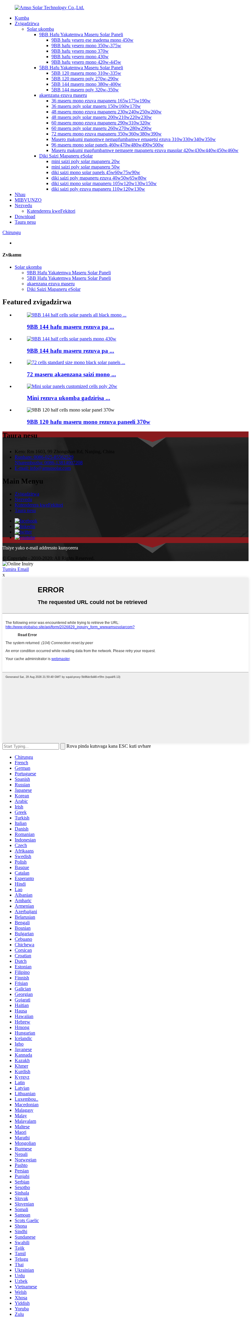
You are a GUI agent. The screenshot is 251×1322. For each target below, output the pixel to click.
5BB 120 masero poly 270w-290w (85, 78)
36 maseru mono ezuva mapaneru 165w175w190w (101, 100)
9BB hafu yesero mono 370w (80, 51)
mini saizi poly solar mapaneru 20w (85, 161)
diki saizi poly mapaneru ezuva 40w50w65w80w (99, 177)
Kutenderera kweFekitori (51, 211)
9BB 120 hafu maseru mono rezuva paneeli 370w (88, 422)
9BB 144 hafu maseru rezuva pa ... (70, 327)
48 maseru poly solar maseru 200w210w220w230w (101, 117)
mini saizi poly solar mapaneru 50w (85, 166)
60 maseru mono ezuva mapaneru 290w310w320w (101, 122)
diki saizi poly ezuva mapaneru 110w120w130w (98, 189)
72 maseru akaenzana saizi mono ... (71, 374)
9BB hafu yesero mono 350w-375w (86, 45)
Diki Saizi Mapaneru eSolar (66, 155)
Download (25, 216)
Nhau (20, 194)
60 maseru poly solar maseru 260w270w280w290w (101, 128)
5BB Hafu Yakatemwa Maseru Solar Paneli (81, 67)
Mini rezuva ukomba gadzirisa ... (68, 398)
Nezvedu (23, 205)
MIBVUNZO (28, 200)
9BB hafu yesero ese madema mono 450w (92, 40)
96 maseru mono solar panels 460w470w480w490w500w (107, 144)
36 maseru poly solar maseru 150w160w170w (96, 106)
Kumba (22, 18)
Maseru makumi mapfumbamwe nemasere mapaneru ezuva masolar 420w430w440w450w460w (144, 150)
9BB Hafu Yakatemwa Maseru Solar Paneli (81, 34)
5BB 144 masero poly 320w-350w (85, 89)
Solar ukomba (40, 29)
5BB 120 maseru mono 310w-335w (86, 73)
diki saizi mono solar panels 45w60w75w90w (95, 172)
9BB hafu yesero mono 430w (80, 56)
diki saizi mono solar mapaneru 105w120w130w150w (104, 183)
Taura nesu (25, 222)
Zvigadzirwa (27, 23)
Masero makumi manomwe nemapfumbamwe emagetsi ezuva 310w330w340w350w (133, 139)
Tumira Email (15, 569)
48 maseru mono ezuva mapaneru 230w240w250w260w (106, 111)
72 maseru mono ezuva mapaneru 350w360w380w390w (106, 133)
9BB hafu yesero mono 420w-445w (86, 62)
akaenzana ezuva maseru (63, 95)
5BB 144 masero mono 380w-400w (86, 84)
